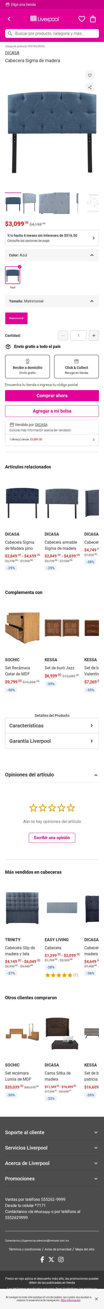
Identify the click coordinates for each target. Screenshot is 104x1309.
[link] (22, 524)
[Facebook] (42, 1259)
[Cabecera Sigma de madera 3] (45, 203)
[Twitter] (51, 1259)
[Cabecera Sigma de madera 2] (29, 203)
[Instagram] (61, 1259)
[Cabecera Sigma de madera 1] (13, 203)
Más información (71, 1300)
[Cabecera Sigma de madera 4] (62, 203)
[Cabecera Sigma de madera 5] (78, 203)
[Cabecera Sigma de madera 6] (94, 203)
